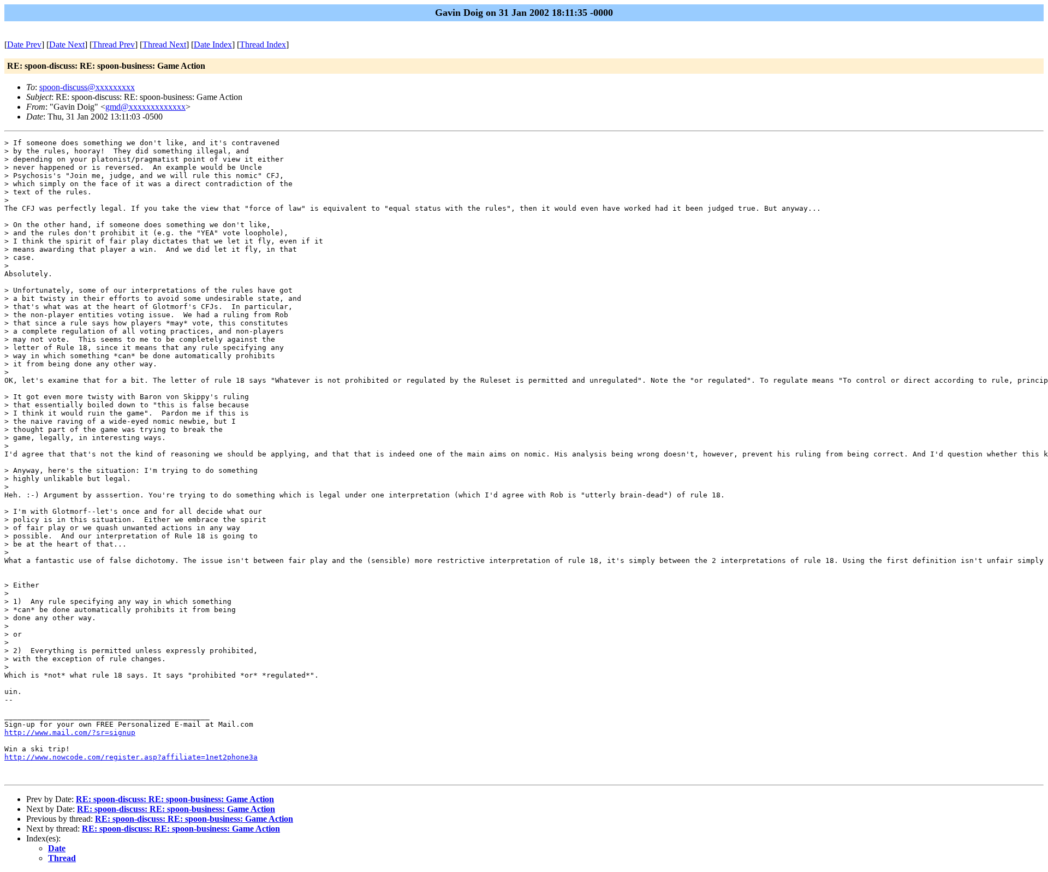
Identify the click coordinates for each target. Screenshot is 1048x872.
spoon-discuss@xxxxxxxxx (87, 87)
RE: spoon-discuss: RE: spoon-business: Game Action (175, 799)
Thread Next (164, 44)
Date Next (67, 44)
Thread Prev (113, 44)
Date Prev (24, 44)
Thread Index (263, 44)
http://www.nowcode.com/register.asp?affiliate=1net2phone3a (131, 757)
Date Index (213, 44)
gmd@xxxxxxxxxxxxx (145, 106)
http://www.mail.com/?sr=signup (69, 732)
